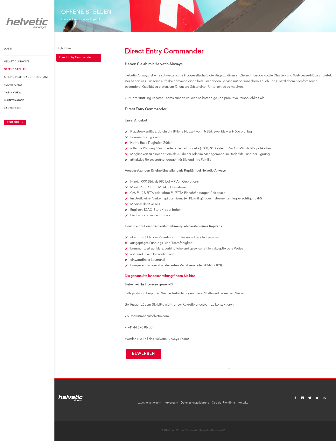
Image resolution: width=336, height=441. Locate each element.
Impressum (171, 403)
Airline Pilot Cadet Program (26, 77)
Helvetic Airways (17, 62)
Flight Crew (13, 85)
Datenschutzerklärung (195, 403)
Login (8, 49)
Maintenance (14, 100)
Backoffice (12, 108)
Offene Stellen (15, 69)
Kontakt (242, 403)
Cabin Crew (12, 93)
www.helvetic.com (149, 403)
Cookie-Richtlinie (223, 403)
